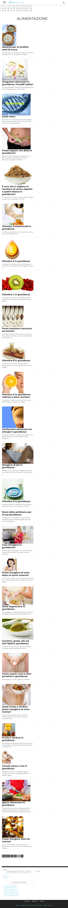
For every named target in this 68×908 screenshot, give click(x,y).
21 (11, 8)
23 (17, 8)
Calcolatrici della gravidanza (10, 886)
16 (31, 6)
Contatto (17, 905)
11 (17, 6)
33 (11, 10)
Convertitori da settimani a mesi (11, 892)
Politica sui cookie (47, 905)
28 (31, 8)
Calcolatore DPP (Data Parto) (11, 895)
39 (28, 10)
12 (19, 6)
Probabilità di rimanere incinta (11, 889)
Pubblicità (34, 901)
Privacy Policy (38, 905)
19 (5, 8)
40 (31, 10)
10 (14, 6)
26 (25, 8)
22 (14, 8)
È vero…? (6, 878)
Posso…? (6, 875)
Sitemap (42, 901)
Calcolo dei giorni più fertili (10, 887)
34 (14, 10)
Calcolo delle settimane (9, 890)
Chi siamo (26, 901)
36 (19, 10)
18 (2, 8)
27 (28, 8)
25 (22, 8)
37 (22, 10)
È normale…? (7, 876)
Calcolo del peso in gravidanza (11, 894)
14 (25, 6)
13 (22, 6)
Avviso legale (30, 905)
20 (8, 8)
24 (19, 8)
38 (25, 10)
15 (28, 6)
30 (2, 10)
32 (8, 10)
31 (5, 10)
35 (17, 10)
